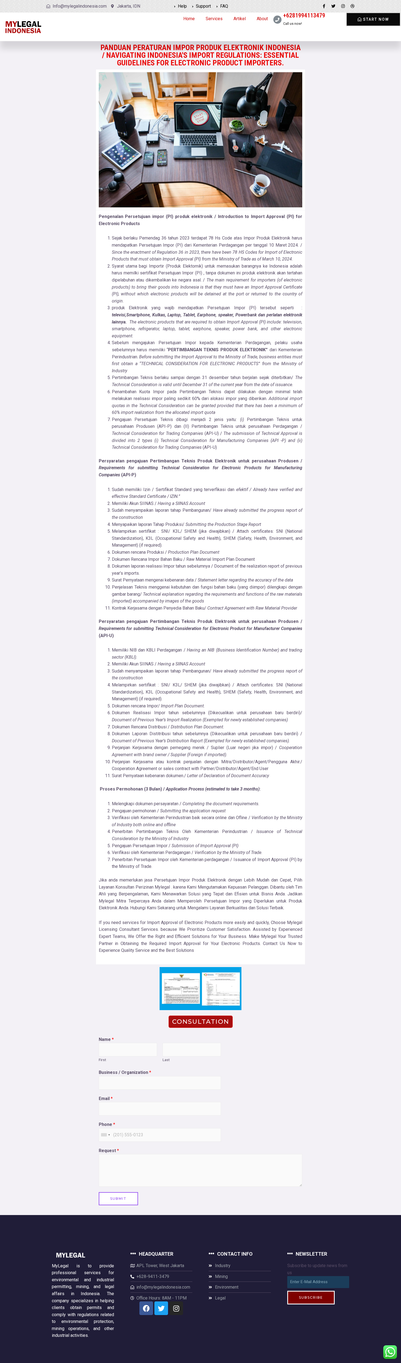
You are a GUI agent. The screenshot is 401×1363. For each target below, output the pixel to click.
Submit (118, 1199)
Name (106, 1039)
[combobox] (105, 1134)
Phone (107, 1124)
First (102, 1060)
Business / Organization (125, 1072)
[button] (373, 19)
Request (109, 1150)
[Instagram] (343, 6)
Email (106, 1098)
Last (166, 1060)
